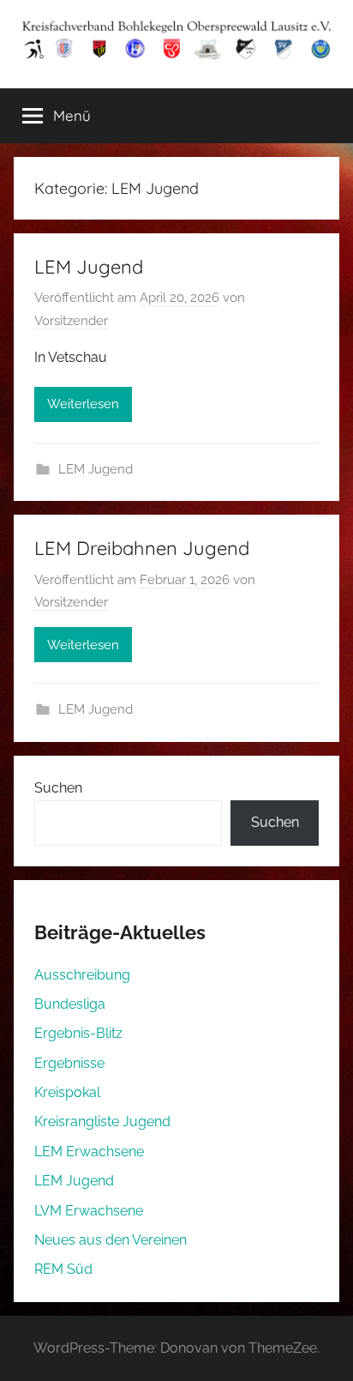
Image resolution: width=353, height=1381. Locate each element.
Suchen (58, 788)
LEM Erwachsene (89, 1151)
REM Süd (63, 1269)
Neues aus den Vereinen (110, 1240)
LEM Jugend (88, 267)
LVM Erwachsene (88, 1211)
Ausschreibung (82, 975)
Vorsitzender (71, 321)
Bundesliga (69, 1004)
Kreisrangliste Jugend (102, 1121)
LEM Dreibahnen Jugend (141, 548)
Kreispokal (67, 1092)
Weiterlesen (83, 404)
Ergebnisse (69, 1063)
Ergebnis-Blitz (78, 1033)
